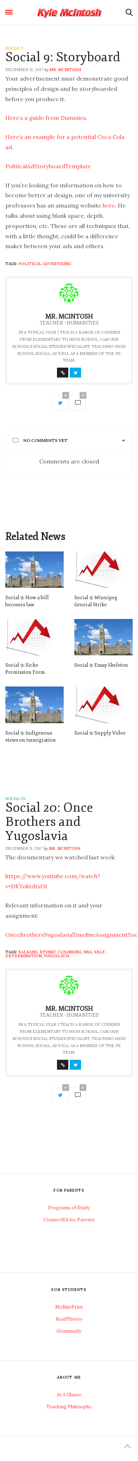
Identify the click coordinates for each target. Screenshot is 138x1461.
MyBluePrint (69, 1307)
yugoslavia (56, 955)
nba (88, 951)
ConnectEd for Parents (69, 1220)
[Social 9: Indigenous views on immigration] (34, 704)
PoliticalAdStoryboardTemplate (48, 166)
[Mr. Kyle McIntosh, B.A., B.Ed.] (69, 12)
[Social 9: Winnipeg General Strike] (103, 569)
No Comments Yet (45, 440)
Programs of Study (69, 1208)
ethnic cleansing (60, 951)
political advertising (44, 263)
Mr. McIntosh (65, 69)
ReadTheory (69, 1319)
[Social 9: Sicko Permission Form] (34, 637)
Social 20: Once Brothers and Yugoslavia (49, 822)
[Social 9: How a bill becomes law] (34, 569)
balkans (28, 951)
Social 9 (14, 48)
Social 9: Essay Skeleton (101, 665)
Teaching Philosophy (69, 1407)
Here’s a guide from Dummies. (46, 117)
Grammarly (69, 1331)
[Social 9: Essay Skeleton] (103, 637)
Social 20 (15, 798)
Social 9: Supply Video (100, 733)
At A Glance (69, 1395)
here (109, 205)
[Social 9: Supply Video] (103, 704)
